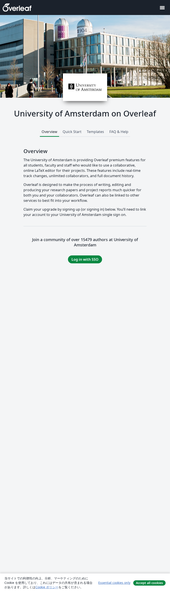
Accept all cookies (149, 583)
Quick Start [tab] (72, 131)
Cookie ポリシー (46, 587)
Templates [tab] (95, 131)
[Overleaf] (17, 7)
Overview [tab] (49, 131)
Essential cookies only (114, 583)
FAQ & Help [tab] (118, 131)
